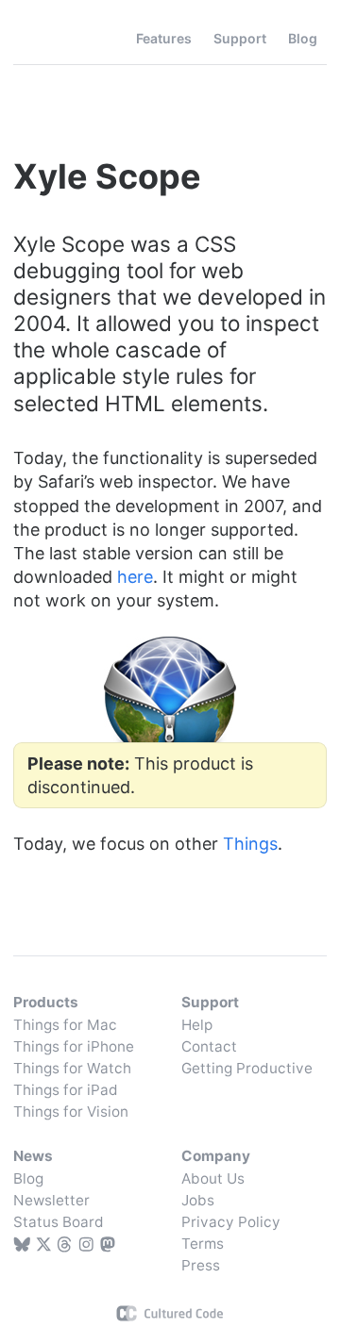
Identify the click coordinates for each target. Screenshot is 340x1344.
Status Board (58, 1222)
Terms (202, 1244)
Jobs (197, 1200)
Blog (28, 1178)
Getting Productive (247, 1068)
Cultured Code (170, 1313)
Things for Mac (65, 1025)
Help (196, 1025)
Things (55, 39)
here (135, 577)
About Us (213, 1178)
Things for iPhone (73, 1046)
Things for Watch (72, 1068)
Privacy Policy (230, 1222)
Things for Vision (70, 1111)
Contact (209, 1046)
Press (200, 1265)
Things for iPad (65, 1090)
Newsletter (51, 1200)
